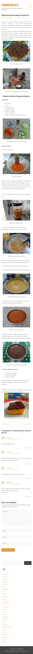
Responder (28, 447)
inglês (4, 599)
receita (4, 622)
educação (5, 589)
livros (4, 604)
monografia (6, 607)
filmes (4, 591)
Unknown (9, 468)
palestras (5, 614)
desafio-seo (6, 581)
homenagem (6, 596)
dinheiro (5, 584)
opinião (5, 612)
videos (4, 639)
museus (5, 609)
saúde (4, 629)
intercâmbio (6, 602)
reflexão (5, 624)
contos (4, 576)
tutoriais (5, 632)
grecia (4, 594)
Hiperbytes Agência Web (21, 651)
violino (4, 642)
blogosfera (5, 574)
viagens (5, 634)
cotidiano (5, 579)
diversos (5, 586)
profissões (5, 619)
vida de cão (6, 637)
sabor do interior (7, 627)
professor (5, 617)
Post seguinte (27, 424)
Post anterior (6, 424)
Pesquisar (27, 563)
